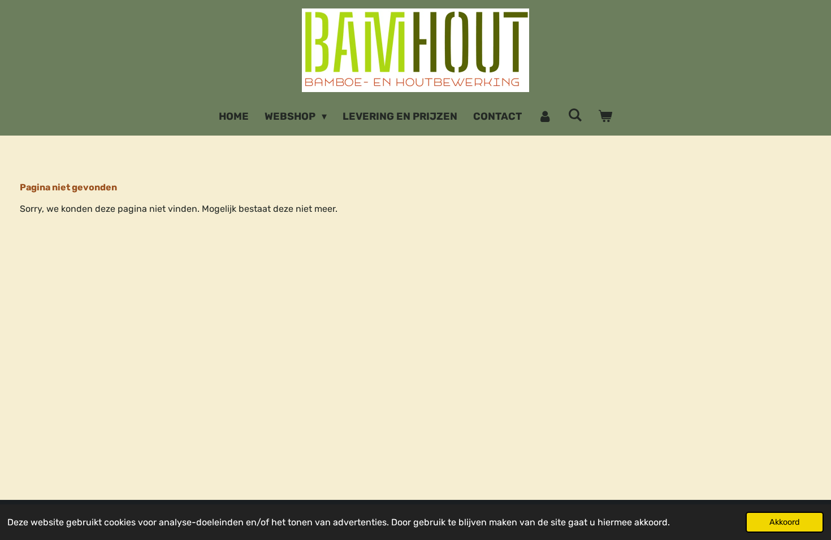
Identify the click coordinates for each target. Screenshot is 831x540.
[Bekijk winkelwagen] (605, 116)
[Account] (545, 116)
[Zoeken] (575, 115)
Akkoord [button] (784, 522)
